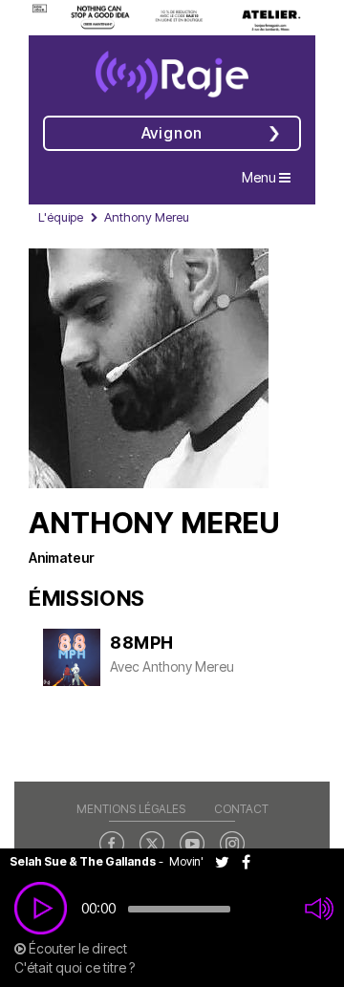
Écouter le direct (76, 948)
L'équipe (60, 217)
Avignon (172, 132)
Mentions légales (130, 809)
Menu (271, 176)
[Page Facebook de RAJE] (112, 843)
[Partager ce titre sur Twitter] (228, 861)
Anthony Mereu (188, 666)
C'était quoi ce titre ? (74, 967)
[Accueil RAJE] (172, 68)
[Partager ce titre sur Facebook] (251, 861)
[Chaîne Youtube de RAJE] (192, 843)
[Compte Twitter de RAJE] (152, 843)
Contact (241, 809)
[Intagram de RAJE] (232, 843)
